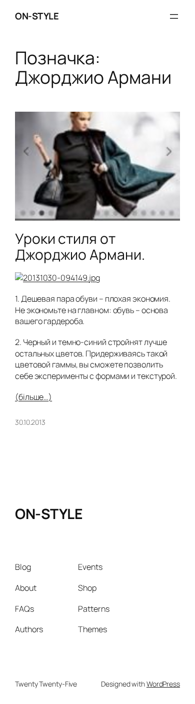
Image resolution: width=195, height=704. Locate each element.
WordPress (163, 684)
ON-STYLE (36, 16)
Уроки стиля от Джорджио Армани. (79, 247)
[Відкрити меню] (174, 16)
